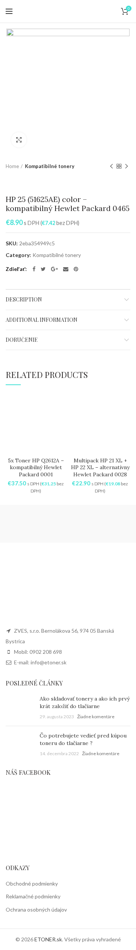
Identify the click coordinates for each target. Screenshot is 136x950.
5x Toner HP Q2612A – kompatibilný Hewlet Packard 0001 (36, 467)
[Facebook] (34, 269)
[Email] (65, 269)
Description (24, 299)
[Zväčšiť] (18, 139)
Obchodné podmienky (32, 883)
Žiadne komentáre (95, 716)
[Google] (54, 269)
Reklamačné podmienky (33, 896)
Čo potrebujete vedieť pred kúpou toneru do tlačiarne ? (83, 739)
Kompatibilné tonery (49, 166)
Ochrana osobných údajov (36, 909)
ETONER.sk (48, 939)
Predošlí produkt (111, 166)
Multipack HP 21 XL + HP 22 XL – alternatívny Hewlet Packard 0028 (100, 467)
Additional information (41, 319)
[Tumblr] (76, 269)
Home (12, 166)
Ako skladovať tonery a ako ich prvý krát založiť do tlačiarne (85, 702)
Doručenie (22, 339)
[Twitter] (43, 269)
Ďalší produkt (126, 166)
